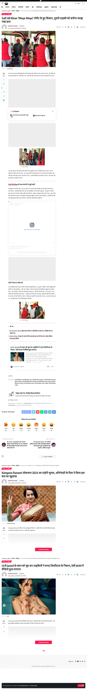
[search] (75, 3)
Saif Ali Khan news (29, 383)
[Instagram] (80, 661)
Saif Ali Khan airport (37, 379)
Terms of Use (33, 685)
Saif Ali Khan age (27, 379)
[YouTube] (78, 661)
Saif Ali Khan (13, 184)
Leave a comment (48, 456)
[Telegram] (82, 661)
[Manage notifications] (83, 685)
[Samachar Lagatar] (6, 3)
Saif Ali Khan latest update (29, 381)
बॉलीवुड (9, 14)
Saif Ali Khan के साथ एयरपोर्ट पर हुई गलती (19, 116)
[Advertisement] (32, 93)
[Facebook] (75, 661)
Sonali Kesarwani (12, 26)
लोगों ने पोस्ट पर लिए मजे (40, 115)
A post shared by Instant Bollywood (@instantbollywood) (32, 252)
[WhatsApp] (84, 661)
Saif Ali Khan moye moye (44, 381)
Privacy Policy (24, 685)
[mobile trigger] (3, 3)
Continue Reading (43, 549)
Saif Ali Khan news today (41, 383)
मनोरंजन (4, 14)
